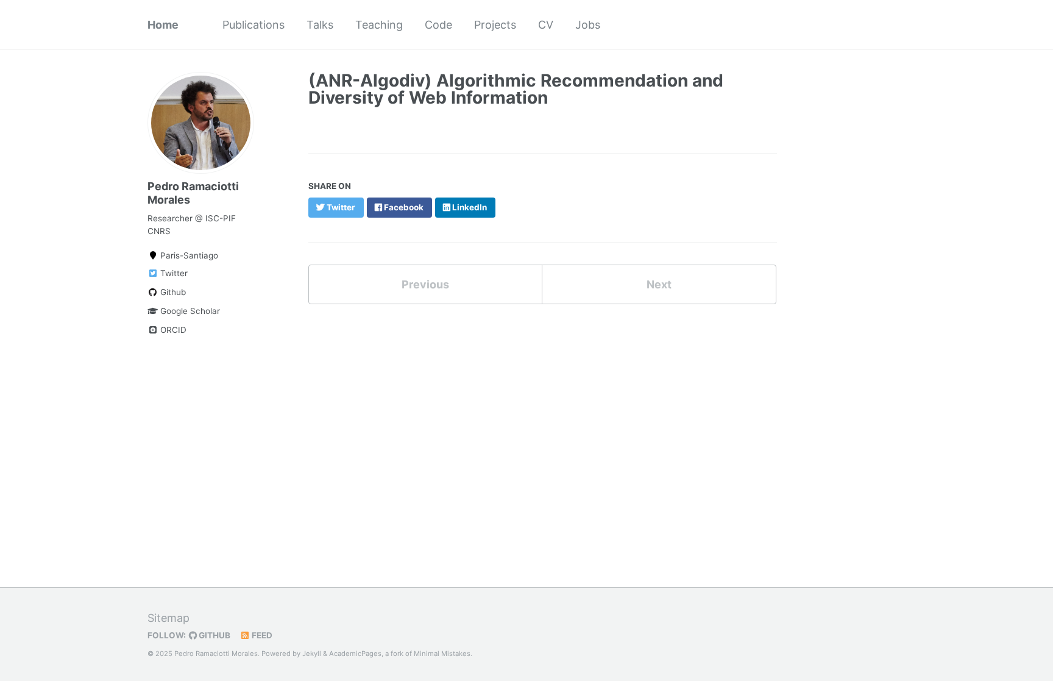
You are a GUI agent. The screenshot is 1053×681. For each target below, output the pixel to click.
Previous (425, 284)
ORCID (172, 330)
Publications (253, 24)
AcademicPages (355, 653)
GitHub (213, 635)
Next (659, 284)
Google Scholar (189, 311)
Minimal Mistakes (442, 653)
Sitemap (168, 617)
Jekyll (311, 653)
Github (172, 292)
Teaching (379, 24)
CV (545, 24)
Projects (495, 24)
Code (438, 24)
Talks (320, 24)
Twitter (173, 273)
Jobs (587, 24)
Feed (261, 635)
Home (163, 24)
